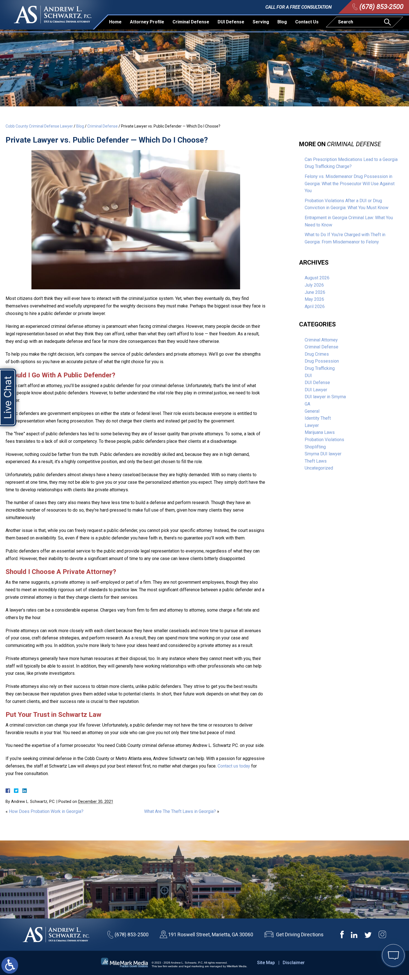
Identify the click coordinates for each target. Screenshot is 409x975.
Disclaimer (294, 962)
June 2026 (315, 292)
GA (307, 404)
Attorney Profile (147, 22)
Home (115, 22)
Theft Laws (316, 461)
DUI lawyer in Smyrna (325, 396)
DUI (308, 375)
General (312, 411)
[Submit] (388, 22)
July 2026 (314, 285)
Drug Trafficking (320, 368)
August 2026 (317, 277)
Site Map (266, 962)
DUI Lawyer (316, 389)
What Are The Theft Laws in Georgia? (180, 811)
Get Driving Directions (300, 934)
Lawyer (312, 425)
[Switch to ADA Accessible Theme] (9, 965)
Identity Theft (318, 418)
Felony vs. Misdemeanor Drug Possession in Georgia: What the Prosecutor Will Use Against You (350, 183)
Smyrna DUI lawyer (323, 453)
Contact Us (307, 22)
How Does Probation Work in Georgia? (46, 811)
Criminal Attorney (321, 340)
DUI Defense (231, 22)
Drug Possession (322, 361)
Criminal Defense (191, 22)
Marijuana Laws (320, 432)
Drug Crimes (317, 354)
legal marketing (194, 966)
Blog (282, 22)
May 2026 (314, 299)
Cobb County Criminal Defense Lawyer (39, 126)
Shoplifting (315, 446)
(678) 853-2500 (381, 7)
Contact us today (234, 766)
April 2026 (315, 306)
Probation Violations (324, 439)
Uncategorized (319, 468)
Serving (261, 22)
